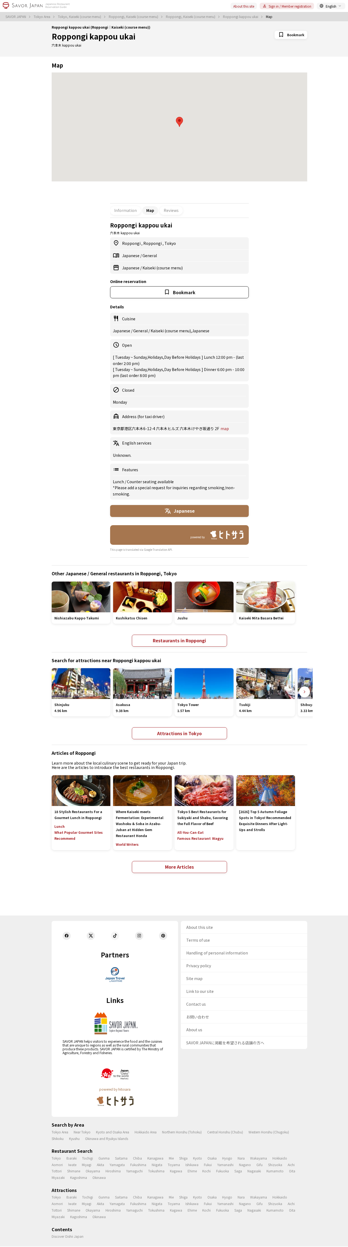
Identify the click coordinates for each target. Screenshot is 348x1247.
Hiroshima (113, 1171)
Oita (292, 1171)
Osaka (212, 1158)
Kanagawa (155, 1158)
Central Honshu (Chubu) (225, 1132)
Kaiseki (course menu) (162, 267)
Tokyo (170, 243)
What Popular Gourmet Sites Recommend (78, 835)
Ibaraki (71, 1158)
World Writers (127, 844)
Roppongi (131, 243)
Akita (100, 1164)
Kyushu (74, 1138)
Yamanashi (225, 1164)
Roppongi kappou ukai (241, 17)
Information (125, 210)
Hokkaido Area (146, 1132)
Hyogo (227, 1158)
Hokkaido (279, 1158)
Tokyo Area (42, 17)
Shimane (73, 1171)
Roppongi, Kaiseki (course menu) (134, 17)
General (149, 255)
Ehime (192, 1171)
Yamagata (117, 1164)
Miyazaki (58, 1177)
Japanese (131, 255)
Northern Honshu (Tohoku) (182, 1132)
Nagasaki (254, 1171)
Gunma (104, 1158)
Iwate (72, 1164)
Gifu (259, 1164)
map (224, 428)
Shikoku (58, 1138)
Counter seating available (150, 481)
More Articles (179, 866)
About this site (243, 6)
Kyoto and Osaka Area (112, 1132)
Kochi (206, 1171)
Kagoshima (78, 1177)
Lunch (119, 481)
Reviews (171, 210)
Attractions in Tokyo (179, 733)
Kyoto (197, 1158)
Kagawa (176, 1171)
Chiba (137, 1158)
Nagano (245, 1164)
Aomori (57, 1164)
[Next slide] (304, 691)
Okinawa (99, 1177)
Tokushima (156, 1171)
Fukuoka (222, 1171)
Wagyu (217, 838)
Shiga (183, 1158)
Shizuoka (275, 1164)
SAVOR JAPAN (16, 17)
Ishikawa (191, 1164)
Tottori (57, 1171)
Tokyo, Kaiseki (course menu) (80, 17)
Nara (241, 1158)
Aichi (291, 1164)
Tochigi (87, 1158)
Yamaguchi (134, 1171)
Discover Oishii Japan (67, 1236)
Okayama (93, 1171)
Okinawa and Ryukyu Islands (106, 1138)
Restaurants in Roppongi (179, 640)
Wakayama (258, 1158)
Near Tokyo (82, 1132)
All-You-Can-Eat (190, 832)
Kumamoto (275, 1171)
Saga (238, 1171)
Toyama (174, 1164)
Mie (171, 1158)
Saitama (121, 1158)
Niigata (157, 1164)
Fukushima (138, 1164)
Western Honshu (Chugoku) (268, 1132)
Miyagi (86, 1164)
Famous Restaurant (194, 838)
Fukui (208, 1164)
